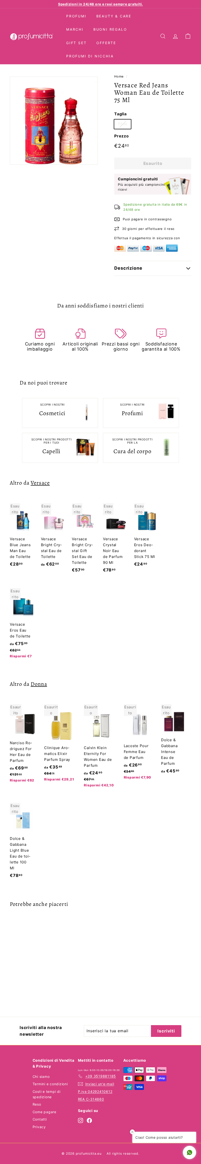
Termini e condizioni (50, 1084)
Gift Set (76, 43)
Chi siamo (41, 1076)
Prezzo (121, 135)
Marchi (75, 29)
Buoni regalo (110, 29)
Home (119, 76)
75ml (122, 124)
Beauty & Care (113, 16)
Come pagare (44, 1112)
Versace (40, 483)
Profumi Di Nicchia (89, 56)
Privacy (39, 1127)
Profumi (76, 16)
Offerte (106, 43)
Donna (39, 684)
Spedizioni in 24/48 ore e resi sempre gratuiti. (100, 4)
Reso (37, 1104)
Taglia (120, 113)
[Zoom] (54, 120)
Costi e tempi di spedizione (47, 1094)
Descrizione (128, 268)
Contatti (40, 1119)
